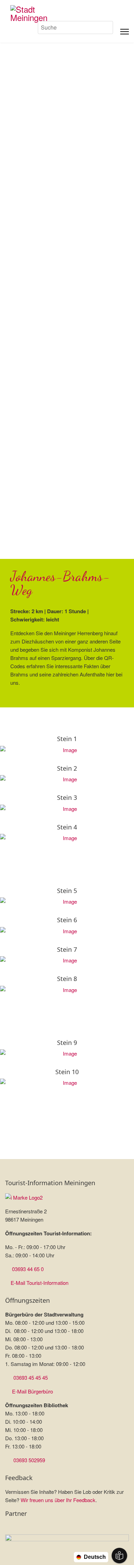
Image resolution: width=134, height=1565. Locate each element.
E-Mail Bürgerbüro (32, 1391)
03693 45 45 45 (30, 1377)
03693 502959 (29, 1460)
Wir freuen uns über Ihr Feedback (58, 1499)
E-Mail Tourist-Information (39, 1282)
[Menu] (124, 31)
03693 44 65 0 (28, 1268)
